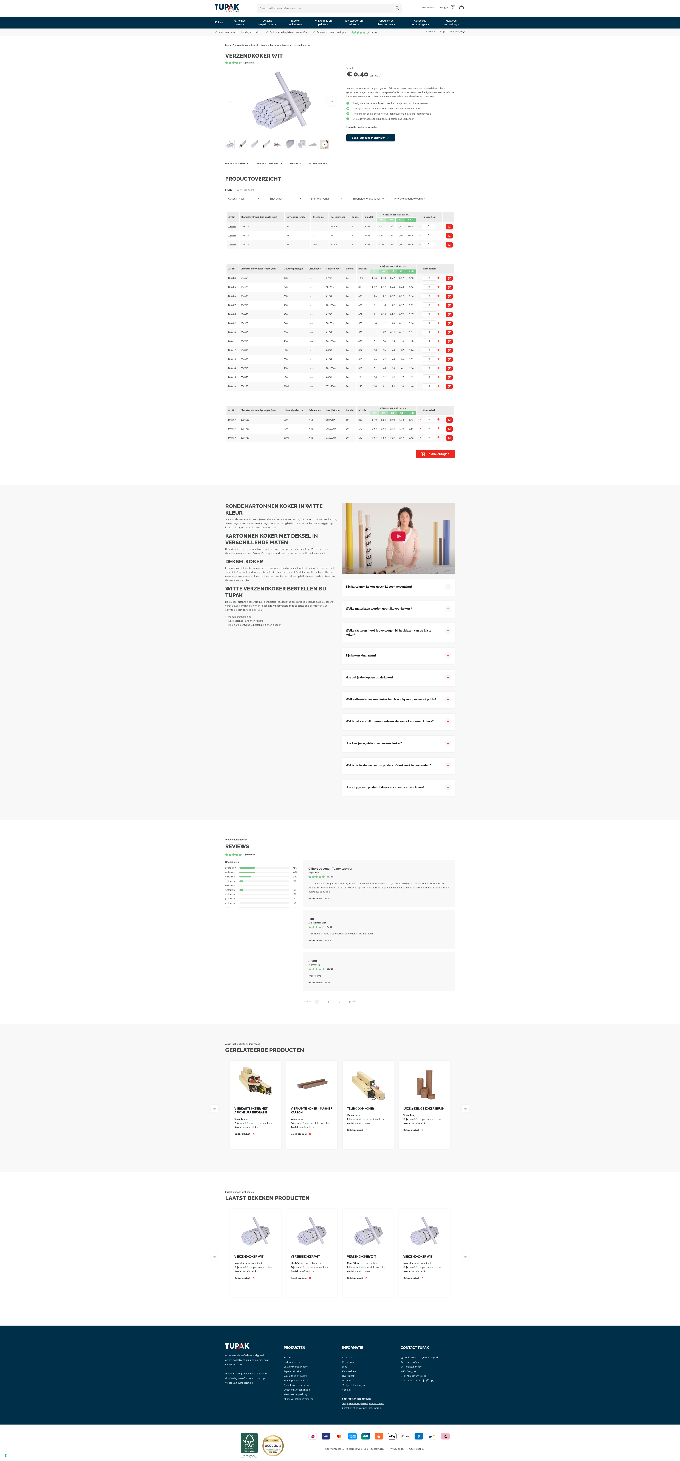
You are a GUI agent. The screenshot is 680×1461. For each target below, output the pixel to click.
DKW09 (232, 323)
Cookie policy (416, 1449)
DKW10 (232, 332)
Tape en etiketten (293, 1371)
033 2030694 (459, 31)
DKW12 (232, 350)
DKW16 (232, 386)
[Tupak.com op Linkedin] (432, 1380)
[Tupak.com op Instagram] (427, 1380)
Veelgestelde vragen (353, 1385)
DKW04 (232, 278)
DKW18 (232, 429)
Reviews (295, 163)
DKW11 (232, 341)
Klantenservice (428, 8)
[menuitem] (220, 23)
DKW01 (232, 226)
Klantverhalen (349, 1371)
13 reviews (249, 62)
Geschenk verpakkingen (297, 1389)
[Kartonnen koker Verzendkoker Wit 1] (281, 101)
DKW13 (232, 359)
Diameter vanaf (320, 198)
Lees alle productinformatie (361, 127)
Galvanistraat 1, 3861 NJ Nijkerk (421, 1357)
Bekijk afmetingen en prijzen (369, 137)
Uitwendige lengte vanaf (408, 198)
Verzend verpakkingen (296, 1366)
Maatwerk (347, 1380)
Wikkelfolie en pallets (295, 1376)
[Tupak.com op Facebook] (423, 1380)
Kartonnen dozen (293, 1362)
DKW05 (232, 287)
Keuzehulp (348, 1362)
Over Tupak (348, 1376)
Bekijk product (242, 1134)
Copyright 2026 (333, 1449)
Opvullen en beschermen (297, 1385)
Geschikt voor (236, 198)
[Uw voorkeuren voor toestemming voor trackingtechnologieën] (6, 1455)
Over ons (430, 31)
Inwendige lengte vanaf (366, 198)
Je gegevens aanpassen (355, 1403)
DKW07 (232, 305)
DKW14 (232, 368)
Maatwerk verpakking (295, 1394)
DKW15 (232, 377)
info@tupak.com (233, 1364)
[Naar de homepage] (227, 7)
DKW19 (232, 438)
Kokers (287, 1357)
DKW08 (232, 314)
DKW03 (232, 244)
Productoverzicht (237, 163)
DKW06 (232, 296)
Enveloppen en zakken (296, 1380)
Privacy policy (396, 1449)
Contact (346, 1389)
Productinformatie (270, 163)
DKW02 (232, 235)
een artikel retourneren (368, 1408)
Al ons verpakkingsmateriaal (299, 1399)
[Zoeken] (398, 8)
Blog (442, 31)
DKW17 (232, 420)
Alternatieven (317, 163)
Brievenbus (276, 198)
